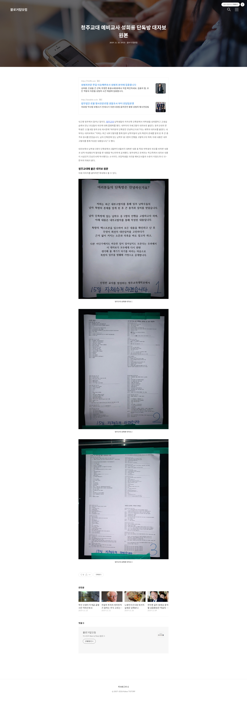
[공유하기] (86, 575)
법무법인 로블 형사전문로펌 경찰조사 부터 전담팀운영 (107, 103)
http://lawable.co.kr (89, 100)
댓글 (81, 623)
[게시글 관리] (89, 575)
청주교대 (110, 121)
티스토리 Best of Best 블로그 (94, 636)
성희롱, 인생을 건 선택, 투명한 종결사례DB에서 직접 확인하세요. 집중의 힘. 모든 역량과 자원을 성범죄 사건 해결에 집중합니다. (115, 90)
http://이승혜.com (88, 81)
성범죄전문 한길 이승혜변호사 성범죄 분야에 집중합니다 (108, 84)
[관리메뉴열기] (242, 4)
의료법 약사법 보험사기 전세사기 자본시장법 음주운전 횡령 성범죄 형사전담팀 (115, 106)
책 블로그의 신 (123, 686)
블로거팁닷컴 (18, 9)
